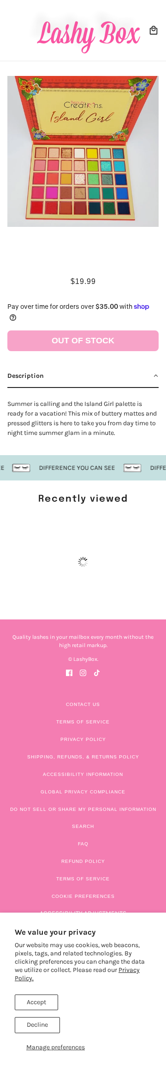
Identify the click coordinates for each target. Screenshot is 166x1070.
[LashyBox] (83, 30)
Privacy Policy (83, 739)
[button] (83, 376)
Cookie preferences (83, 896)
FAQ (83, 843)
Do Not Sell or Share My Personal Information (83, 809)
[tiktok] (97, 672)
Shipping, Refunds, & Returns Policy (83, 756)
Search (83, 826)
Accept (36, 1002)
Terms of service (83, 878)
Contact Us (83, 704)
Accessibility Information (83, 774)
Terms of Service (83, 721)
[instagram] (83, 672)
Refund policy (83, 861)
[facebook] (69, 672)
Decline (37, 1025)
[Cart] (153, 30)
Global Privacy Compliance (83, 791)
